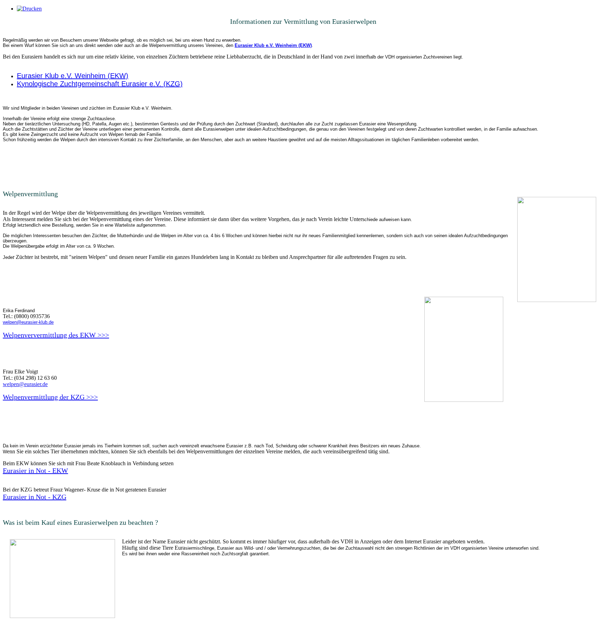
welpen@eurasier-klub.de (28, 322)
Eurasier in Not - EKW (35, 470)
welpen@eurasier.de (25, 384)
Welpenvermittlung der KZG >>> (50, 397)
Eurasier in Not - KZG (34, 497)
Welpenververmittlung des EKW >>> (56, 335)
